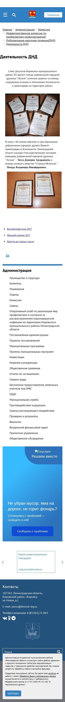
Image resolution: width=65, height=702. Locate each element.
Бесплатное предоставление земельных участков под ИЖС (34, 386)
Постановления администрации (29, 335)
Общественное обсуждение (26, 438)
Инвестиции (17, 357)
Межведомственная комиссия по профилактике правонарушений (26, 35)
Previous (2, 562)
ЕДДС (13, 394)
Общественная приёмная (25, 368)
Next (62, 562)
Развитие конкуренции (23, 362)
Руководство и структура (25, 278)
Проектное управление (24, 433)
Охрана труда (18, 379)
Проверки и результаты (24, 416)
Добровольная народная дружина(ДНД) (30, 40)
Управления (17, 289)
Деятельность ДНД (17, 44)
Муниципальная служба (24, 399)
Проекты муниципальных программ (31, 351)
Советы (14, 305)
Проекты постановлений (25, 340)
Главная (7, 29)
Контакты (10, 586)
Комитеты (15, 283)
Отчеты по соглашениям (24, 374)
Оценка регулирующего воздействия (32, 410)
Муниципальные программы (27, 346)
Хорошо (13, 693)
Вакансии (15, 422)
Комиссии (44, 29)
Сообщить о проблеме (32, 531)
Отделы (14, 294)
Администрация (25, 29)
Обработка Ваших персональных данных (38, 676)
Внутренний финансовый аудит (29, 427)
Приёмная (53, 15)
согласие (52, 673)
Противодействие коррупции (27, 405)
